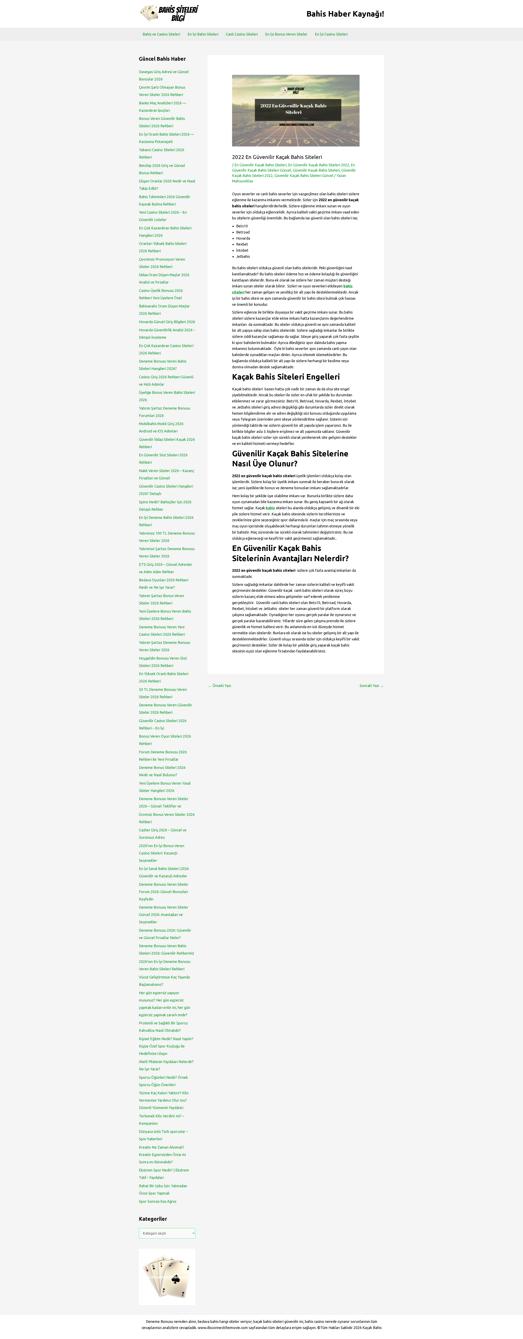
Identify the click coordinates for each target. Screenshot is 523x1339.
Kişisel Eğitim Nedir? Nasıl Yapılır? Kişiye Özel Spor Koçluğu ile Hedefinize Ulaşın (166, 1046)
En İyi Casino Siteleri (331, 34)
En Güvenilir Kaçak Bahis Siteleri (260, 165)
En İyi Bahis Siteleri (203, 34)
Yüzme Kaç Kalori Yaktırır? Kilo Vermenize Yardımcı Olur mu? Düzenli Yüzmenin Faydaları (164, 1100)
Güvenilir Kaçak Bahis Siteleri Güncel (303, 175)
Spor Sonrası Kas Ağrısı (157, 1201)
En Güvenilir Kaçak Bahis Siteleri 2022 (318, 165)
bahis (270, 508)
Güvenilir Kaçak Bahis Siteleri (316, 170)
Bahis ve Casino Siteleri (161, 34)
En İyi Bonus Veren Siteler (286, 34)
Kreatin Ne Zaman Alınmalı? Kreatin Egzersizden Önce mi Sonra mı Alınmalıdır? (162, 1154)
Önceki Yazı (219, 685)
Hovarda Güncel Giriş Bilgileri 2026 (167, 322)
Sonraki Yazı (372, 685)
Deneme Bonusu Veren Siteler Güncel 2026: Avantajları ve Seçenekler (163, 914)
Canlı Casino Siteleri (242, 34)
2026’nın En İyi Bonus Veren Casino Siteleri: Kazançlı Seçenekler (161, 853)
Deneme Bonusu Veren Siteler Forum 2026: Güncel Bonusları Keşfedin (163, 891)
